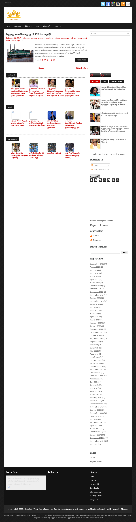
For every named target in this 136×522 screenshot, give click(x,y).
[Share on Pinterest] (51, 60)
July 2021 (93, 382)
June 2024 (94, 273)
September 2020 (97, 413)
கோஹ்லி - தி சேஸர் (54, 153)
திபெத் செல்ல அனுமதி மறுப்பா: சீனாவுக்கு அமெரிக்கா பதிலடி (19, 123)
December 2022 (96, 329)
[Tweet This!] (44, 60)
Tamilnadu (94, 488)
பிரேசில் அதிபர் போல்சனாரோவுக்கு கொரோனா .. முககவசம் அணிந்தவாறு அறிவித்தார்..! (54, 124)
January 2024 (95, 289)
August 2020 (95, 416)
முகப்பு (8, 26)
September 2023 (97, 301)
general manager (38, 38)
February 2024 (96, 285)
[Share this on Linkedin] (54, 60)
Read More (81, 60)
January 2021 (95, 400)
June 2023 (94, 310)
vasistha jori (16, 40)
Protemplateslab (97, 518)
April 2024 (94, 279)
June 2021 (94, 385)
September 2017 (96, 422)
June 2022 (94, 348)
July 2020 (94, 419)
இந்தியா (28, 26)
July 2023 (94, 307)
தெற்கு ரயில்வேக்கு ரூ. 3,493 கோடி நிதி (28, 33)
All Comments (99, 169)
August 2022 (95, 341)
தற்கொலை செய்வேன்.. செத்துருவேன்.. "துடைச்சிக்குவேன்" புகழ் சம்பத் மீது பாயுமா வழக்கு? (37, 92)
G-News (96, 236)
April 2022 (94, 354)
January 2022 (95, 363)
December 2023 (96, 292)
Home (41, 68)
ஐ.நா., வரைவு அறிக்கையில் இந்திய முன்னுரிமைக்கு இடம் (36, 123)
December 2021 (96, 366)
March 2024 (95, 282)
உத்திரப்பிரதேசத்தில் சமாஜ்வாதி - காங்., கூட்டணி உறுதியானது (115, 114)
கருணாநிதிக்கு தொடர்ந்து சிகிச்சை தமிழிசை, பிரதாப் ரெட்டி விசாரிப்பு (114, 88)
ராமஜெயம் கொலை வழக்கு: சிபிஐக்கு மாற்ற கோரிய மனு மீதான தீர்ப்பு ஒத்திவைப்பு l (19, 92)
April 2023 (94, 317)
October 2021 (95, 372)
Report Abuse (99, 225)
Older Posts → (82, 68)
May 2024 (94, 276)
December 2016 (96, 438)
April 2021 (94, 391)
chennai (26, 38)
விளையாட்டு (47, 26)
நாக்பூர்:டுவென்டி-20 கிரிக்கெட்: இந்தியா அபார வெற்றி (36, 155)
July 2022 (94, 344)
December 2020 (96, 404)
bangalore (94, 499)
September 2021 (96, 376)
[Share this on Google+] (48, 60)
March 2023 (95, 320)
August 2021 (95, 379)
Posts (95, 165)
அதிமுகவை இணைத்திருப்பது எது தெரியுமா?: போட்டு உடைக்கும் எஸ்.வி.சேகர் (55, 92)
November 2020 (97, 407)
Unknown (97, 240)
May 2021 (94, 388)
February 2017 (96, 431)
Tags (104, 81)
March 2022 (95, 357)
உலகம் (37, 26)
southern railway (53, 38)
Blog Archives (116, 81)
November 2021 (96, 369)
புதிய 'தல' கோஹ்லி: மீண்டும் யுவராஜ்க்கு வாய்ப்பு (72, 155)
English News (96, 461)
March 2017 (94, 428)
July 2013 (93, 444)
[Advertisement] (110, 200)
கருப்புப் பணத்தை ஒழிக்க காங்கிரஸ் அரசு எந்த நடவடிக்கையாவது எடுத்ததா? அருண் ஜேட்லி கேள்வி (114, 102)
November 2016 (96, 441)
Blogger (123, 154)
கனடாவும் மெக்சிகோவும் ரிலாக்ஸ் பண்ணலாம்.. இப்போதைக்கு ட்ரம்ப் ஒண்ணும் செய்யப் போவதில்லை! (73, 124)
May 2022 (94, 351)
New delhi (94, 484)
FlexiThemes (44, 518)
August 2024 (95, 267)
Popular (95, 81)
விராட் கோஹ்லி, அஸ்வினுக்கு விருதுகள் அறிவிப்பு (19, 155)
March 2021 (94, 394)
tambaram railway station (71, 38)
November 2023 (96, 295)
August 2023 (95, 304)
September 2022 (97, 338)
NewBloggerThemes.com (71, 518)
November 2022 (96, 332)
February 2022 (96, 360)
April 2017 (94, 425)
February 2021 (95, 397)
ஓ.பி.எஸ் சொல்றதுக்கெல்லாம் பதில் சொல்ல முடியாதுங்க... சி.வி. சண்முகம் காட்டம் (72, 92)
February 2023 (96, 323)
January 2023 (95, 326)
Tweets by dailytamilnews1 (101, 220)
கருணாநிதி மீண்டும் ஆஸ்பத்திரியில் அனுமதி (113, 140)
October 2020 (95, 410)
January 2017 (95, 435)
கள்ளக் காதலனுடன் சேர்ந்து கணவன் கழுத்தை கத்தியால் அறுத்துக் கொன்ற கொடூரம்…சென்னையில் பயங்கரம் (115, 128)
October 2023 (95, 298)
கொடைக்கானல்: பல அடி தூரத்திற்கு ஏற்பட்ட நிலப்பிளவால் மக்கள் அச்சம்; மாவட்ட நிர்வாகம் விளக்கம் (24, 481)
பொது (58, 26)
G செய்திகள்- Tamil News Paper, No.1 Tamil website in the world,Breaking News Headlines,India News (66, 509)
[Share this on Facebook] (42, 60)
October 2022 (95, 335)
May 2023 (94, 313)
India (92, 476)
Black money (95, 492)
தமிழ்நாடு (17, 26)
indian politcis (96, 495)
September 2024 (97, 264)
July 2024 (94, 270)
